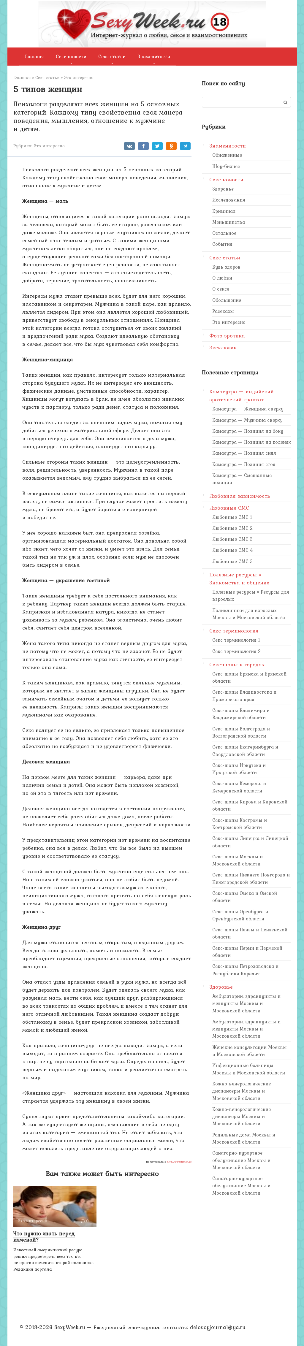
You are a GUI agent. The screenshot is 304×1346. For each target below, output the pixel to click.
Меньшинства (228, 222)
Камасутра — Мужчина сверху (247, 420)
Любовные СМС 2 (232, 528)
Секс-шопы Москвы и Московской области (237, 860)
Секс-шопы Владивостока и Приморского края (244, 695)
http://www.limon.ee (179, 1162)
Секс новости (71, 56)
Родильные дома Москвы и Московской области (243, 1138)
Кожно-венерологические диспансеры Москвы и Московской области (241, 1091)
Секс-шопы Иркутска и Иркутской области (239, 769)
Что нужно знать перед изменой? (44, 1236)
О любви (222, 277)
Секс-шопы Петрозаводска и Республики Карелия (245, 970)
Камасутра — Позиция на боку (247, 431)
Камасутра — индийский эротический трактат (241, 395)
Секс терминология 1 (236, 639)
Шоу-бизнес (226, 166)
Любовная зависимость (239, 496)
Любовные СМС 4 (232, 550)
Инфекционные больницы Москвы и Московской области (248, 1069)
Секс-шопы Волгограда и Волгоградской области (241, 732)
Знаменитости (153, 56)
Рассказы (223, 311)
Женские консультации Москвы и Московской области (249, 1051)
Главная (34, 56)
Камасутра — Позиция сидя (244, 452)
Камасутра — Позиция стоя (244, 464)
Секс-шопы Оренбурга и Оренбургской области (240, 915)
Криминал (223, 211)
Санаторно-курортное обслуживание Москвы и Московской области (241, 1160)
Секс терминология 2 (236, 651)
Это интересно (49, 145)
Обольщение (226, 300)
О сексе (220, 288)
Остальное (224, 233)
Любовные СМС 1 (232, 517)
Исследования (228, 199)
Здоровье (223, 188)
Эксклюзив (223, 347)
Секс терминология (234, 631)
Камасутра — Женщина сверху (248, 408)
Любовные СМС (229, 508)
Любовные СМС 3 (232, 539)
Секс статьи (112, 56)
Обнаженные (227, 154)
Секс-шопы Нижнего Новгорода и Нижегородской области (251, 878)
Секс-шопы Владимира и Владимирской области (241, 714)
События (222, 244)
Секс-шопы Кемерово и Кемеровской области (239, 787)
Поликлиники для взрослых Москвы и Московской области (248, 614)
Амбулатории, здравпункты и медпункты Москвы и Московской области (246, 1003)
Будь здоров (226, 266)
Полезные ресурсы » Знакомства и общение (239, 578)
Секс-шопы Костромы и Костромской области (239, 824)
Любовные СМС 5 (232, 561)
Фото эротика (227, 336)
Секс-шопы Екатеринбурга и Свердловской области (245, 750)
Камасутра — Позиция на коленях (251, 442)
